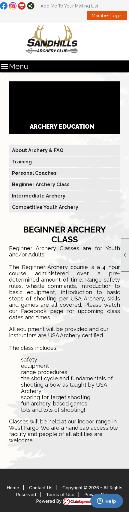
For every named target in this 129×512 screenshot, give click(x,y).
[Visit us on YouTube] (22, 6)
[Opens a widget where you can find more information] (106, 501)
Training (22, 162)
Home (13, 487)
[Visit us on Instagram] (12, 6)
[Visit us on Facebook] (4, 6)
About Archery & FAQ (38, 150)
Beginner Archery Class (41, 184)
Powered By (49, 501)
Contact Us (40, 487)
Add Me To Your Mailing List (69, 6)
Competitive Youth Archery (45, 207)
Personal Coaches (34, 173)
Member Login (107, 15)
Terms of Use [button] (60, 494)
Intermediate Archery (38, 196)
